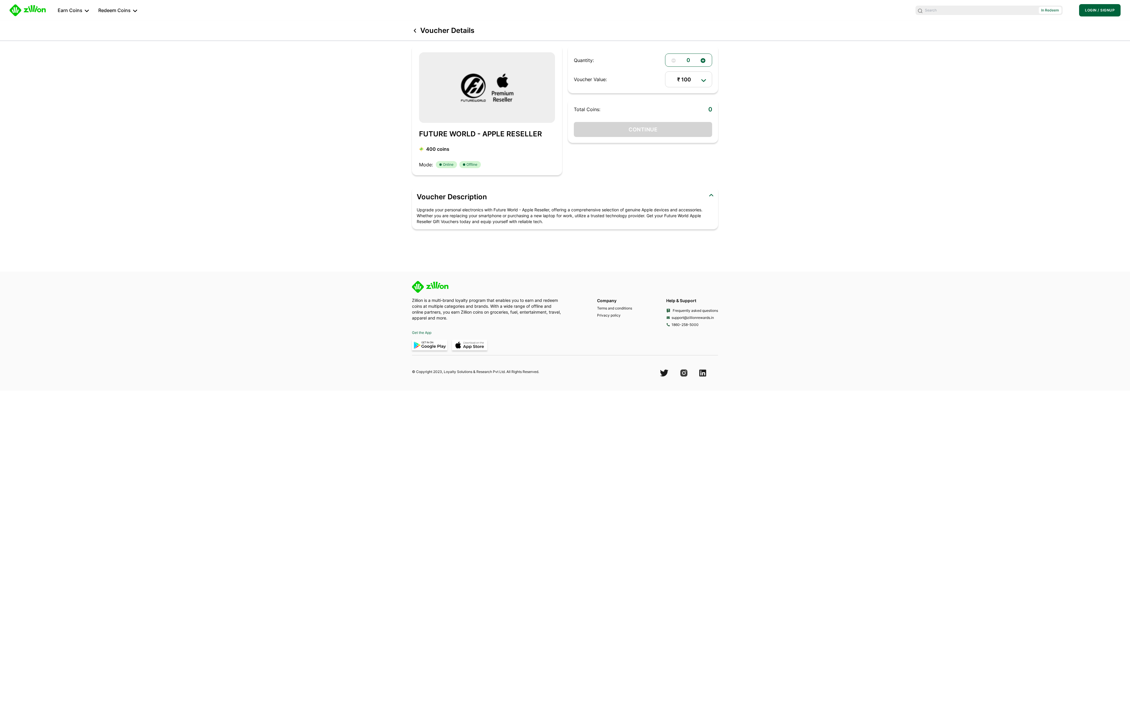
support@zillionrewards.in (693, 317)
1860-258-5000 (685, 324)
